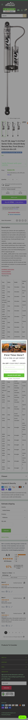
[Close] (25, 341)
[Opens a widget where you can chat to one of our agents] (22, 717)
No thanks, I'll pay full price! (14, 378)
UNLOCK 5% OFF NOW (14, 375)
